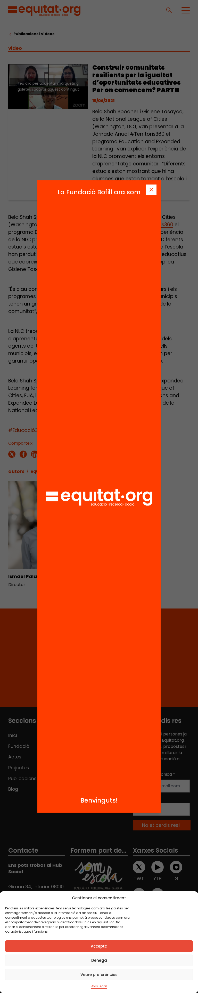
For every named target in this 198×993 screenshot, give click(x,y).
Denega (99, 960)
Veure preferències (99, 974)
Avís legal (99, 986)
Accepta (99, 946)
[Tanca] (151, 190)
